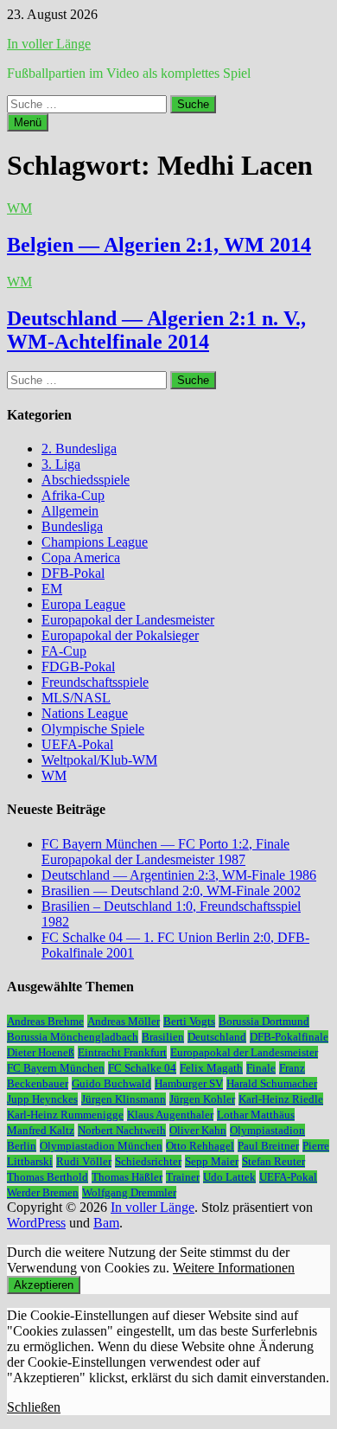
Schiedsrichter (148, 1161)
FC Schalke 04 (142, 1067)
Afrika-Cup (73, 495)
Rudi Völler (83, 1161)
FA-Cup (63, 651)
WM (19, 208)
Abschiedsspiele (85, 479)
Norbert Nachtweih (122, 1130)
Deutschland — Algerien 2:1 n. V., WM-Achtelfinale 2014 (156, 330)
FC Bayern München (56, 1067)
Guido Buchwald (111, 1083)
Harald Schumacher (271, 1083)
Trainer (183, 1176)
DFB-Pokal (73, 573)
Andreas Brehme (45, 1021)
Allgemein (70, 510)
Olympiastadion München (101, 1145)
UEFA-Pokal (77, 744)
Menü (27, 122)
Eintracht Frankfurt (122, 1052)
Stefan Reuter (273, 1161)
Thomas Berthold (47, 1176)
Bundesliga (72, 526)
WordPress (36, 1222)
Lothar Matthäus (256, 1114)
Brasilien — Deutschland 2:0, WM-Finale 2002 (171, 890)
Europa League (83, 604)
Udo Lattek (229, 1176)
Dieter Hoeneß (40, 1052)
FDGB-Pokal (78, 666)
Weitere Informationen (234, 1267)
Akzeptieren (43, 1284)
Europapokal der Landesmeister (127, 619)
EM (51, 588)
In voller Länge (49, 43)
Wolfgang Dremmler (129, 1192)
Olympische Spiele (92, 728)
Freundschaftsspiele (95, 682)
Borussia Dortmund (264, 1021)
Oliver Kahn (197, 1130)
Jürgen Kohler (202, 1099)
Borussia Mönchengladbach (72, 1036)
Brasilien (163, 1036)
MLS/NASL (76, 697)
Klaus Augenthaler (170, 1114)
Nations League (84, 713)
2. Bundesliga (79, 448)
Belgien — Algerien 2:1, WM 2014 (159, 245)
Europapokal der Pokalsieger (120, 635)
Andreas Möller (123, 1021)
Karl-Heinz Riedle (280, 1099)
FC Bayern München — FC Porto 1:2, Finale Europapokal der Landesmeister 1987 (165, 851)
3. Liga (60, 464)
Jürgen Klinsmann (123, 1099)
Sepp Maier (211, 1161)
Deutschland (217, 1036)
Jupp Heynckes (42, 1099)
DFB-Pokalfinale (289, 1036)
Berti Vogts (189, 1021)
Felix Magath (211, 1067)
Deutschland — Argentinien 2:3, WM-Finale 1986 (178, 875)
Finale (261, 1067)
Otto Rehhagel (200, 1145)
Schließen (33, 1407)
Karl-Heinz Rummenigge (65, 1114)
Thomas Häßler (127, 1176)
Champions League (94, 542)
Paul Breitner (268, 1145)
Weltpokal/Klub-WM (99, 760)
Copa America (80, 557)
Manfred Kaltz (40, 1130)
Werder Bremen (43, 1192)
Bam (106, 1222)
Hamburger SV (189, 1083)
